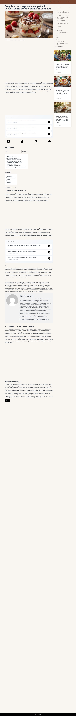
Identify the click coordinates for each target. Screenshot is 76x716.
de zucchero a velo (13, 158)
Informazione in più (61, 46)
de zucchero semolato (14, 161)
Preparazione (59, 30)
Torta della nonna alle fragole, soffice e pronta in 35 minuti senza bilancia (63, 17)
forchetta (9, 182)
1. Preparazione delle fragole (63, 33)
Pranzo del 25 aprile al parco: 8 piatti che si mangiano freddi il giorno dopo (63, 12)
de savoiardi (11, 164)
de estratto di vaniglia (14, 162)
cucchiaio (9, 180)
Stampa (7, 400)
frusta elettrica (10, 176)
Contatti (68, 1)
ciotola (8, 179)
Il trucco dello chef (60, 41)
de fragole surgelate (14, 159)
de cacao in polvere (14, 165)
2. (58, 35)
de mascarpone (13, 156)
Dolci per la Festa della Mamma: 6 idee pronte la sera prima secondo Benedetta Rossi (63, 22)
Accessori (33, 1)
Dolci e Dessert (60, 1)
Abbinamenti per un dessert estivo (62, 44)
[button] (69, 7)
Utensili (58, 28)
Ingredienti (59, 26)
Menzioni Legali (38, 714)
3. (58, 37)
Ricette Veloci (41, 1)
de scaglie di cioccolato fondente (16, 167)
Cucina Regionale (51, 1)
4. (58, 39)
